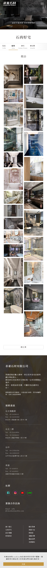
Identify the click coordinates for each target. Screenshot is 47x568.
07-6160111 (14, 469)
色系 (4, 47)
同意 (23, 564)
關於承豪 (32, 527)
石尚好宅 (8, 530)
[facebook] (9, 493)
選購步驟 (32, 536)
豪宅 (22, 47)
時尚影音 (8, 536)
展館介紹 (32, 530)
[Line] (30, 493)
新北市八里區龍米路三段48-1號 (16, 420)
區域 (13, 47)
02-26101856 (14, 432)
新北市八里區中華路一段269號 (16, 438)
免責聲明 (32, 542)
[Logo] (9, 3)
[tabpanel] (23, 14)
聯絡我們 (32, 539)
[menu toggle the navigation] (42, 4)
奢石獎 (32, 47)
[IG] (16, 493)
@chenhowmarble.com (14, 511)
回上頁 (23, 347)
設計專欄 (8, 533)
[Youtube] (23, 493)
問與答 (31, 533)
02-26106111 (14, 414)
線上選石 (8, 527)
